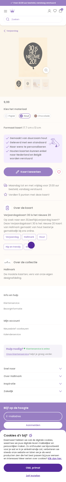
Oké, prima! (33, 468)
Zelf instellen (33, 475)
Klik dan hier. (55, 458)
